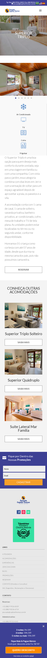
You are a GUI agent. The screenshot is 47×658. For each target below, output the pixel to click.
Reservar (23, 269)
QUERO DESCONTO (23, 650)
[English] (40, 3)
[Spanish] (43, 3)
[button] (15, 98)
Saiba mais (23, 388)
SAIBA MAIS (23, 342)
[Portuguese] (37, 3)
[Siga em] (19, 512)
